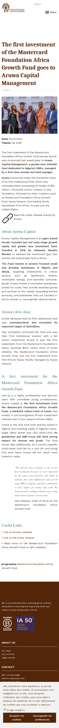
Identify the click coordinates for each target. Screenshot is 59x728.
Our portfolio (8, 654)
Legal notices (8, 658)
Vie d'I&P (16, 142)
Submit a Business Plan (13, 678)
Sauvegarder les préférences (42, 717)
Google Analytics (15, 710)
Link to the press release (18, 537)
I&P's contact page (11, 675)
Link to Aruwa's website (17, 532)
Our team (6, 651)
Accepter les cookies (16, 717)
